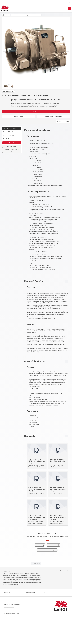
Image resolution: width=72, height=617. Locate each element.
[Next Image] (67, 50)
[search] (69, 2)
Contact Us (7, 592)
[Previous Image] (4, 50)
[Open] (69, 8)
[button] (47, 130)
